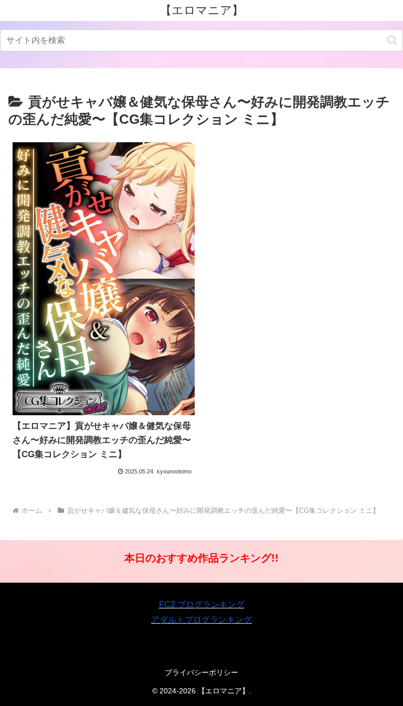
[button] (392, 40)
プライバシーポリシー (201, 672)
